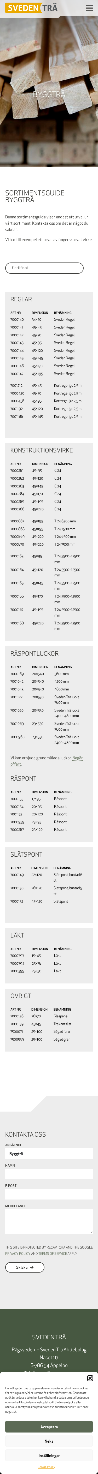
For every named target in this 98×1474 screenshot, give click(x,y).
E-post (10, 1186)
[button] (90, 1378)
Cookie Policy (46, 1467)
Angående (13, 1145)
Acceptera (49, 1426)
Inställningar (49, 1455)
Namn (10, 1166)
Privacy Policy (18, 1254)
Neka (49, 1441)
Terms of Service (52, 1254)
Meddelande (15, 1206)
